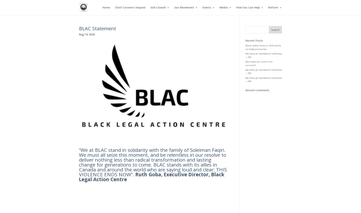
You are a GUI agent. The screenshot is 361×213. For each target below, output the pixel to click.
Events (206, 7)
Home (106, 7)
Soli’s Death (158, 7)
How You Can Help (248, 7)
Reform (273, 7)
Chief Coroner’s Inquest (130, 7)
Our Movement (184, 7)
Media (224, 7)
